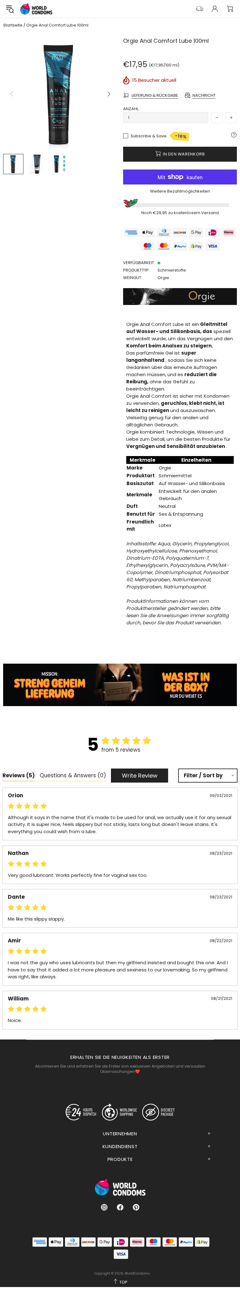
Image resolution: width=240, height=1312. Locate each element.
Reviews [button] (18, 775)
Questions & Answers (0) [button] (73, 775)
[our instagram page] (104, 1207)
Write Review (140, 775)
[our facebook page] (120, 1207)
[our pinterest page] (136, 1207)
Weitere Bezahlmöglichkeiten (180, 191)
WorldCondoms (36, 9)
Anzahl (130, 108)
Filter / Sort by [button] (203, 775)
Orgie (163, 277)
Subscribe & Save (159, 136)
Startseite (12, 25)
